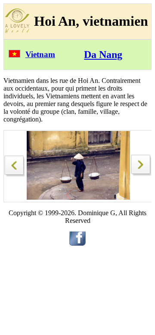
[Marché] (15, 164)
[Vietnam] (14, 55)
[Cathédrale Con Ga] (141, 173)
